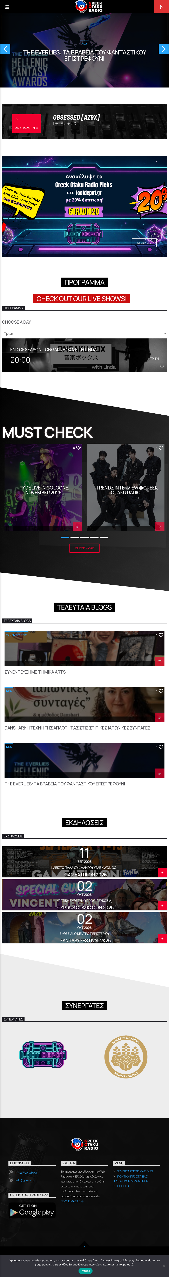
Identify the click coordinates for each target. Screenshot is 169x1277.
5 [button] (104, 537)
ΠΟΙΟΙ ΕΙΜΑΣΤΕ (71, 1201)
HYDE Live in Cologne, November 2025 (44, 490)
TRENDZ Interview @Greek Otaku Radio (127, 490)
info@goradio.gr (25, 1180)
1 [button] (65, 537)
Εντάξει (86, 1270)
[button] (4, 1057)
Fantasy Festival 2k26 (85, 940)
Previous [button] (5, 50)
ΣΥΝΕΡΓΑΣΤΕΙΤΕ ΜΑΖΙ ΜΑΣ (135, 1171)
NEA (9, 691)
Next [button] (164, 50)
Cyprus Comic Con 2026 (85, 907)
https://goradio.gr (26, 1172)
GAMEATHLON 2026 (85, 874)
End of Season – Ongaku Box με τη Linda (53, 349)
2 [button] (74, 537)
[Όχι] (164, 1266)
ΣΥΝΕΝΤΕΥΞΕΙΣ (16, 635)
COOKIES (123, 1186)
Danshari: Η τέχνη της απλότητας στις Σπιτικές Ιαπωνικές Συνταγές (77, 728)
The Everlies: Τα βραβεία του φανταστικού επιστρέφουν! (65, 784)
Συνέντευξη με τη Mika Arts (35, 672)
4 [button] (94, 537)
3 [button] (84, 537)
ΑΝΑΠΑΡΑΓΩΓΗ (26, 128)
